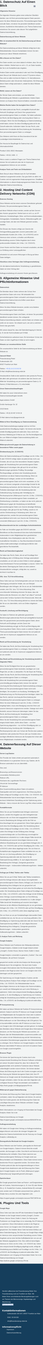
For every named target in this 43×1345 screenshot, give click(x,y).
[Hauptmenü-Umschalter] (34, 6)
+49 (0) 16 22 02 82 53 (13, 368)
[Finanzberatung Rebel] (9, 6)
